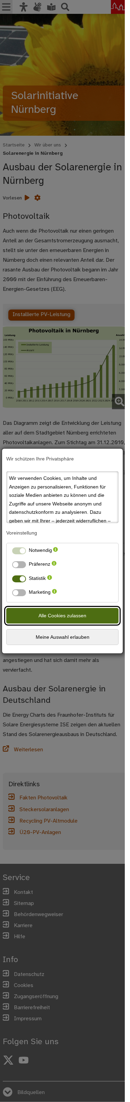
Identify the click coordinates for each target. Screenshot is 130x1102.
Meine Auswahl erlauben (62, 637)
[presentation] (55, 551)
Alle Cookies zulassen (62, 615)
